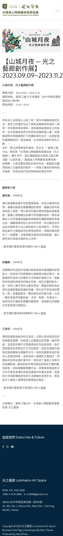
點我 (43, 246)
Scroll (58, 530)
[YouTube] (12, 446)
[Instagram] (7, 446)
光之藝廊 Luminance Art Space (38, 526)
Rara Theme (46, 530)
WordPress (22, 534)
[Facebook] (3, 446)
